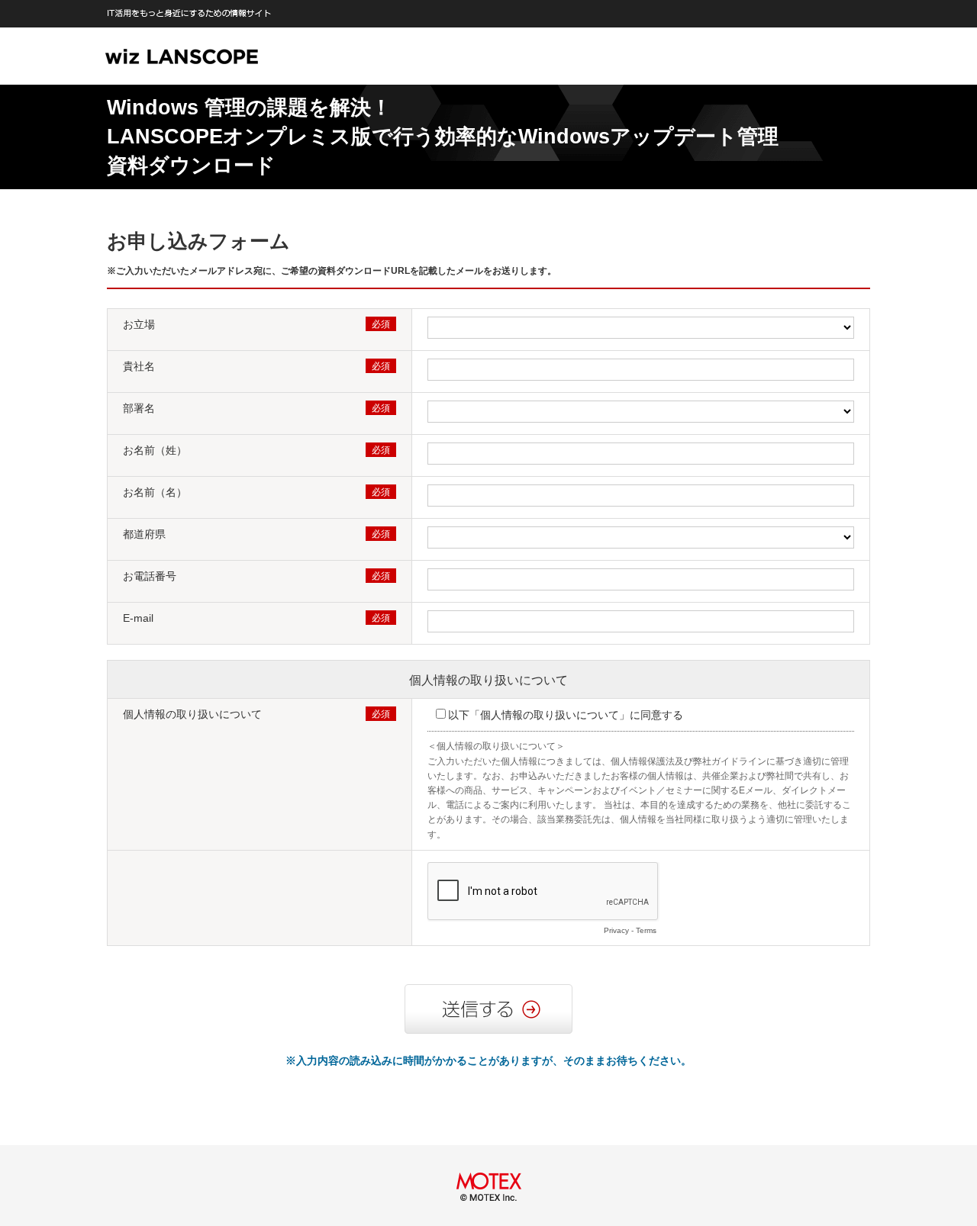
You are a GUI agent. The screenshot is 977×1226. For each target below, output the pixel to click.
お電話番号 (149, 576)
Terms (646, 930)
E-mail (138, 618)
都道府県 (144, 534)
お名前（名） (155, 492)
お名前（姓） (155, 450)
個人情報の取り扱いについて (488, 680)
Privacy (616, 930)
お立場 (139, 324)
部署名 (139, 408)
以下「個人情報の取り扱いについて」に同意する (565, 715)
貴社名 (139, 366)
